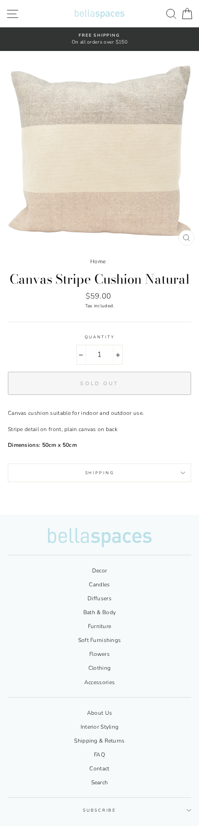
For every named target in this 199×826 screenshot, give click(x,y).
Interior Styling (100, 727)
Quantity (99, 337)
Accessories (99, 682)
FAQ (99, 754)
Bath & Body (99, 612)
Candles (99, 584)
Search (99, 782)
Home (98, 261)
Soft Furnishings (99, 640)
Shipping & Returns (99, 740)
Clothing (99, 668)
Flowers (99, 654)
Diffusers (99, 598)
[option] (99, 39)
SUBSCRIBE (99, 810)
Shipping (99, 473)
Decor (99, 570)
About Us (99, 713)
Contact (99, 768)
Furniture (100, 626)
